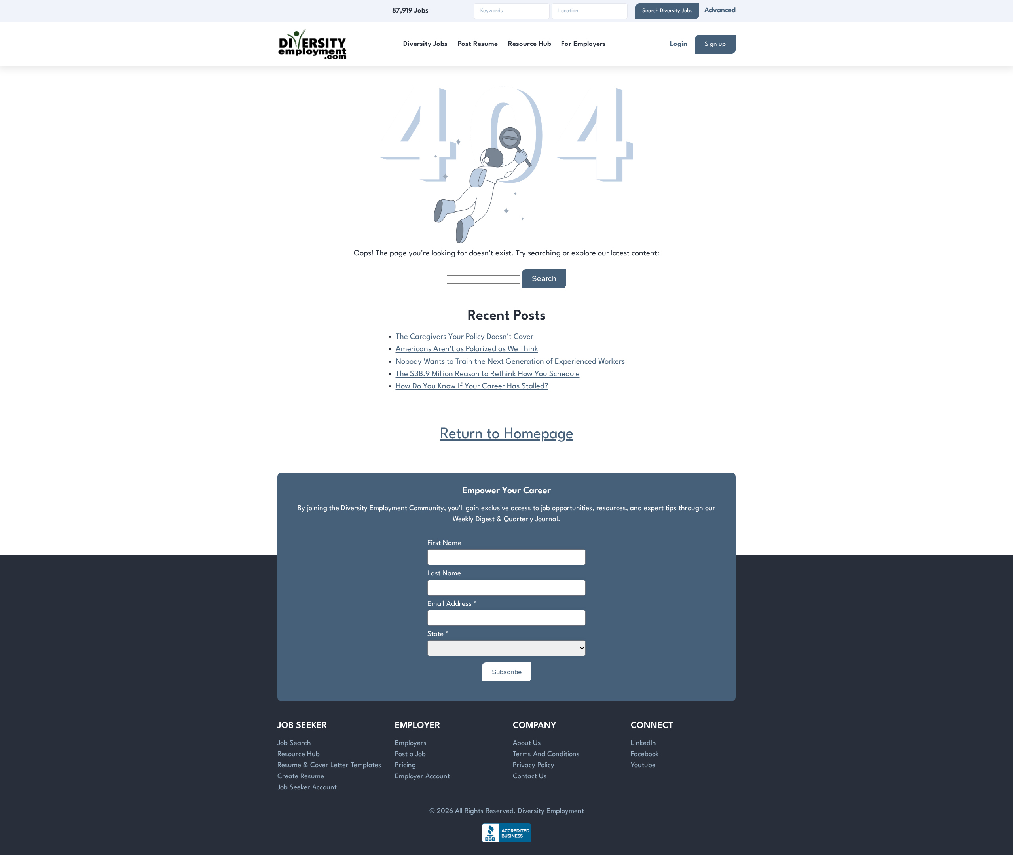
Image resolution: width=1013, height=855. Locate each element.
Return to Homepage (506, 434)
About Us (527, 743)
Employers (411, 743)
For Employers (583, 44)
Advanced (720, 10)
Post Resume (478, 44)
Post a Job (410, 754)
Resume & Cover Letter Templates (329, 765)
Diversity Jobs (425, 44)
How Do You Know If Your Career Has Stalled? (472, 386)
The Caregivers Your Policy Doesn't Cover (464, 337)
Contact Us (530, 776)
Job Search (294, 743)
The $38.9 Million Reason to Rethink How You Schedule (488, 374)
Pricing (405, 765)
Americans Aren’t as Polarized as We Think (467, 349)
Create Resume (300, 776)
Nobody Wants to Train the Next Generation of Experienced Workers (510, 362)
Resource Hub (529, 44)
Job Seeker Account (307, 787)
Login (678, 44)
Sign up (715, 44)
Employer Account (422, 776)
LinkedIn (643, 743)
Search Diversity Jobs (667, 10)
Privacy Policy (533, 765)
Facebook (645, 754)
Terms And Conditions (546, 754)
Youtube (643, 765)
